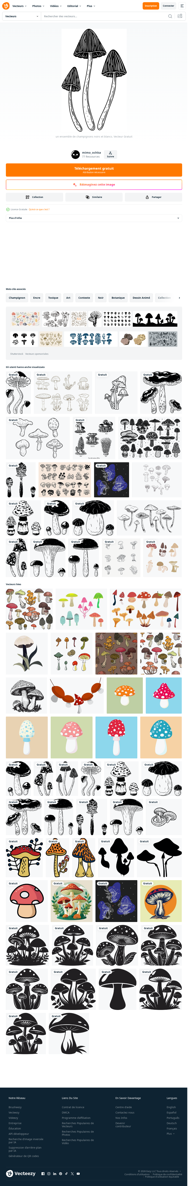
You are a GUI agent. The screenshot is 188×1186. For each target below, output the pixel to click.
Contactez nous (122, 1112)
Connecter (165, 5)
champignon (17, 297)
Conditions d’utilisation (134, 1174)
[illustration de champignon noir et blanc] (27, 945)
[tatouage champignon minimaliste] (116, 392)
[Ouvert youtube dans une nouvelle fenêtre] (78, 1173)
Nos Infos (119, 1118)
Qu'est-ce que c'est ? (39, 209)
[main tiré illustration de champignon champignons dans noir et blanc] (164, 817)
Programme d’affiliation (75, 1118)
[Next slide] (173, 297)
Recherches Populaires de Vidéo (77, 1141)
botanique (118, 297)
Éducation (14, 1128)
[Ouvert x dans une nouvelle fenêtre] (72, 1173)
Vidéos (54, 6)
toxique (53, 297)
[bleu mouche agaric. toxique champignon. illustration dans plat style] (161, 737)
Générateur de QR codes (23, 1156)
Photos (36, 6)
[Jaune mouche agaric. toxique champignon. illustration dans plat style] (125, 695)
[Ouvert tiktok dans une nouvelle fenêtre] (66, 1173)
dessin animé (141, 297)
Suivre (109, 156)
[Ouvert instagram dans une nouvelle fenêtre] (48, 1173)
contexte (84, 297)
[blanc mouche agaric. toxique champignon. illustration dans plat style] (27, 737)
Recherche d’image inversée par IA (20, 1140)
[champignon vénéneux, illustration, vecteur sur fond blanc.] (77, 695)
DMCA (64, 1112)
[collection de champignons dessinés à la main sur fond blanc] (38, 438)
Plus (89, 6)
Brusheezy (14, 1107)
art (68, 297)
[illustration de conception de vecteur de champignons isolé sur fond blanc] (63, 392)
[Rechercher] (167, 16)
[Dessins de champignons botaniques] (157, 479)
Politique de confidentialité (164, 1174)
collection (164, 297)
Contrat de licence (72, 1107)
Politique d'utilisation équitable (159, 1176)
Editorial (72, 6)
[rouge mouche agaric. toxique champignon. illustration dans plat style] (164, 695)
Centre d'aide (121, 1107)
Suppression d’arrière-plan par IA (24, 1149)
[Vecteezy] (6, 6)
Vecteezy (13, 1112)
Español (169, 1112)
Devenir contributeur (121, 1124)
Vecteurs (18, 6)
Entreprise (14, 1123)
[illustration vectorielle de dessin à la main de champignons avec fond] (161, 901)
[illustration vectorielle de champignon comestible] (162, 557)
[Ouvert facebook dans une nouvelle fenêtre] (42, 1173)
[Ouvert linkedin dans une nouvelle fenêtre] (54, 1173)
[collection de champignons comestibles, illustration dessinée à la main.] (149, 518)
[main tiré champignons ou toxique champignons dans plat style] (24, 857)
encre (36, 297)
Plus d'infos (15, 218)
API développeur (18, 1134)
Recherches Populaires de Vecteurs (77, 1124)
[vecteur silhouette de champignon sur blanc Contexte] (116, 857)
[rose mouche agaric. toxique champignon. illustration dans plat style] (72, 737)
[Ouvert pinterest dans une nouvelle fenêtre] (60, 1173)
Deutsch (169, 1123)
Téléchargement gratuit (92, 170)
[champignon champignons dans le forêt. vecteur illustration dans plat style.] (72, 901)
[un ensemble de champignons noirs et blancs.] (18, 392)
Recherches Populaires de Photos (77, 1133)
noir (101, 297)
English (168, 1107)
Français (169, 1128)
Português (170, 1118)
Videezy (13, 1118)
